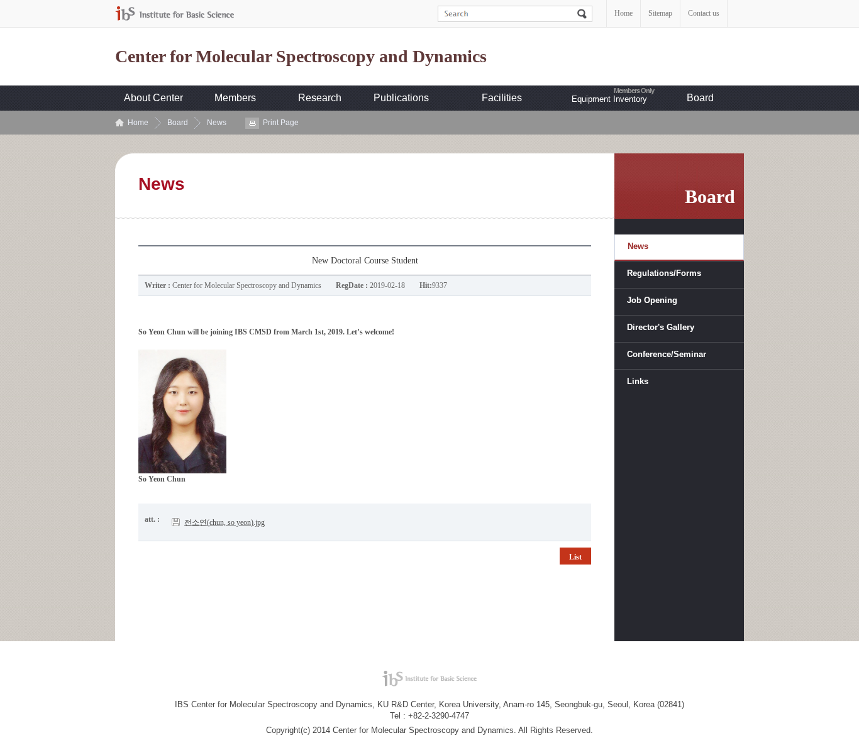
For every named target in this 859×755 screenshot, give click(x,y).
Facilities (502, 97)
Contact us (703, 13)
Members (235, 97)
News (216, 122)
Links (637, 381)
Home (623, 13)
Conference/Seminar (666, 354)
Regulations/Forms (664, 273)
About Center (153, 97)
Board (700, 97)
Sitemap (660, 13)
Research (319, 97)
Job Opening (652, 300)
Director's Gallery (660, 327)
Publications (401, 97)
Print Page (281, 122)
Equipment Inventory (609, 99)
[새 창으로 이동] (175, 13)
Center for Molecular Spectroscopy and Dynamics (301, 56)
